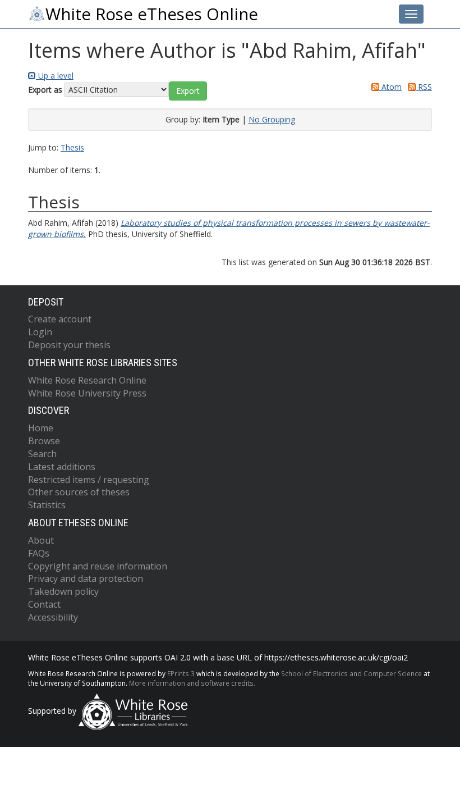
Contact (44, 604)
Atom (390, 86)
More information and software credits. (192, 682)
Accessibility (53, 617)
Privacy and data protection (85, 578)
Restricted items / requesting (88, 479)
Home (40, 428)
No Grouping (272, 119)
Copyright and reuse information (97, 566)
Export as (45, 89)
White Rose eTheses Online (151, 14)
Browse (44, 441)
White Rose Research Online (87, 380)
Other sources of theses (79, 492)
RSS (424, 86)
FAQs (38, 553)
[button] (188, 91)
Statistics (47, 505)
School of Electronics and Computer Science (351, 673)
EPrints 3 (181, 673)
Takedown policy (63, 591)
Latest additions (61, 467)
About (41, 540)
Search (42, 454)
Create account (59, 319)
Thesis (72, 147)
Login (40, 332)
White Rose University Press (87, 393)
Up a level (54, 75)
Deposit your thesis (69, 345)
